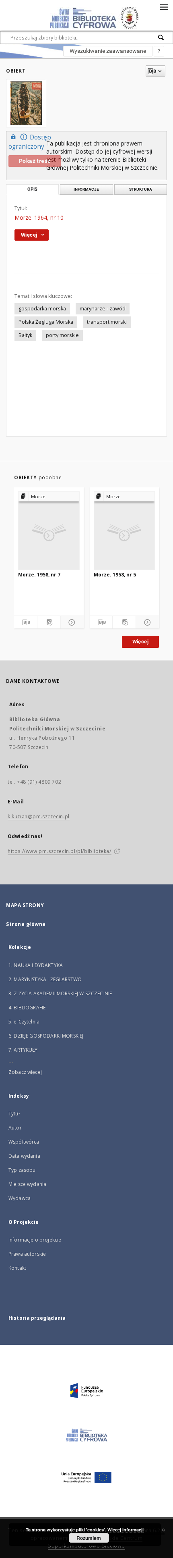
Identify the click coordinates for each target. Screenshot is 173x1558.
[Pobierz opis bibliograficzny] (25, 622)
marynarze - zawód (103, 308)
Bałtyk (25, 335)
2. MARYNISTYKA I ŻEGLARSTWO (45, 979)
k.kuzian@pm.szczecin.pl (39, 816)
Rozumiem (88, 1537)
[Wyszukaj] (161, 37)
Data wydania (24, 1155)
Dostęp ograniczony (29, 142)
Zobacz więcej (25, 1072)
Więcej (140, 642)
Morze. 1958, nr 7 (39, 574)
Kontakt (17, 1268)
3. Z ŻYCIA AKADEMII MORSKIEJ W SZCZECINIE (60, 993)
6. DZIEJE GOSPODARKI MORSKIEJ (45, 1035)
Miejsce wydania (27, 1184)
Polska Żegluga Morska (46, 321)
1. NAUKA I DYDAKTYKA (35, 965)
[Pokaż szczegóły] (71, 622)
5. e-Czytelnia (23, 1021)
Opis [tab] (32, 189)
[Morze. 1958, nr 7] (49, 530)
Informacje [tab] (86, 189)
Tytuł (14, 1113)
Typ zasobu (22, 1170)
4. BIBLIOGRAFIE (26, 1007)
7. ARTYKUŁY (23, 1049)
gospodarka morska (42, 308)
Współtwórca (23, 1141)
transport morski (107, 321)
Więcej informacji (125, 1530)
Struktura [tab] (140, 189)
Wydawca (19, 1198)
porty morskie (62, 335)
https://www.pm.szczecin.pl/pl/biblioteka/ (59, 851)
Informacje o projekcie (34, 1239)
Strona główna (26, 924)
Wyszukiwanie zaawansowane (108, 51)
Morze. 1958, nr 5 (115, 574)
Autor (15, 1127)
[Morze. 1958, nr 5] (124, 530)
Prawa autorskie (27, 1253)
